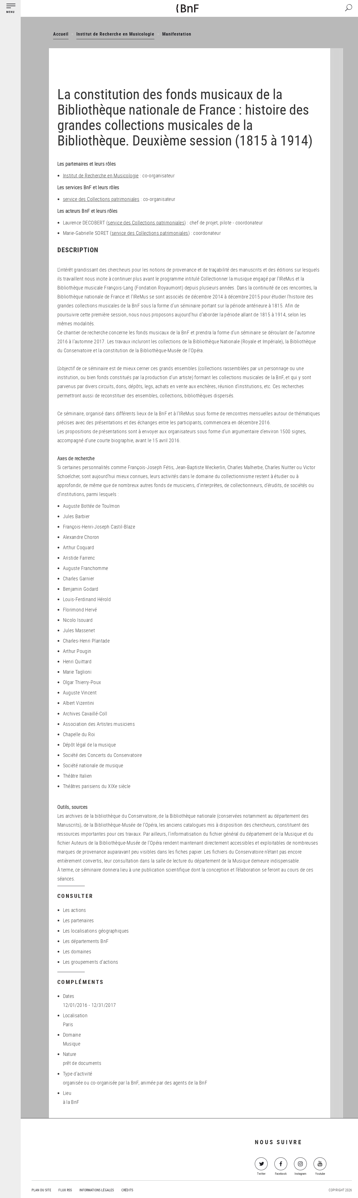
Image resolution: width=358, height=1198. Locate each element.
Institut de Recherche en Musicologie (115, 34)
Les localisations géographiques (96, 930)
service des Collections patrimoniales (101, 199)
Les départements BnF (86, 941)
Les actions (74, 910)
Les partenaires (78, 920)
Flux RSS (65, 1190)
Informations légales (96, 1190)
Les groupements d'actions (90, 961)
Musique (72, 1043)
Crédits (127, 1190)
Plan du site (41, 1190)
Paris (68, 1024)
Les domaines (77, 951)
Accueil (61, 34)
